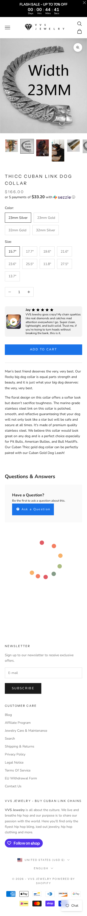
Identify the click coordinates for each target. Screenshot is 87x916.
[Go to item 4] (58, 150)
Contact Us (13, 786)
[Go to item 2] (27, 146)
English (41, 868)
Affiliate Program (18, 722)
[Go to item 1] (11, 145)
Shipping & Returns (19, 746)
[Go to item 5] (73, 145)
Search (10, 738)
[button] (43, 197)
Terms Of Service (17, 770)
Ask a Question (35, 509)
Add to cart (43, 349)
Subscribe (23, 688)
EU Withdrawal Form (21, 778)
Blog (8, 715)
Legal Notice (14, 762)
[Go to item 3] (42, 148)
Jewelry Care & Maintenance (26, 730)
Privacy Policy (15, 754)
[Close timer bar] (84, 2)
